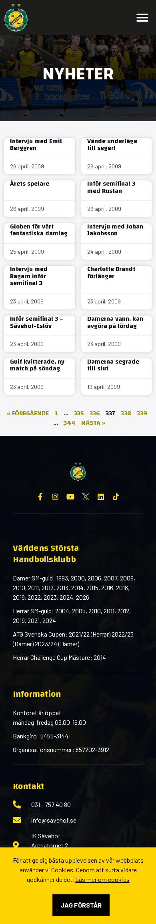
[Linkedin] (100, 496)
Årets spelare (29, 184)
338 (126, 413)
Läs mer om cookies (102, 879)
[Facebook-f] (40, 496)
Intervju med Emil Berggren (36, 144)
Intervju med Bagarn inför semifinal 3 (29, 276)
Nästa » (93, 423)
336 (95, 413)
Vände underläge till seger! (112, 144)
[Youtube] (70, 496)
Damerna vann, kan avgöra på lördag (115, 322)
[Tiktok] (116, 496)
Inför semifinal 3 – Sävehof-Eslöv (37, 322)
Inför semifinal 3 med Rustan (111, 187)
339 (142, 413)
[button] (142, 17)
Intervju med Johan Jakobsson (115, 230)
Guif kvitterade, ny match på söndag (37, 365)
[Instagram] (55, 496)
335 (79, 413)
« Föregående (28, 413)
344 (70, 423)
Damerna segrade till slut (113, 365)
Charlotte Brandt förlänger (111, 272)
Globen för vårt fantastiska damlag (39, 230)
